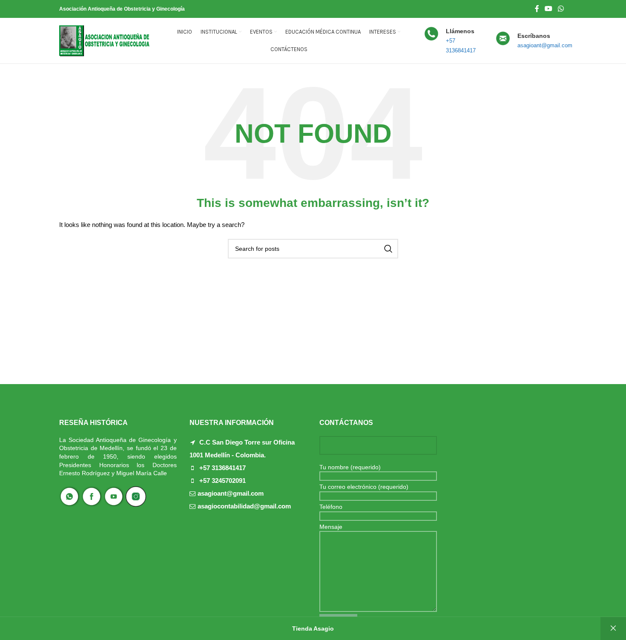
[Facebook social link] (537, 8)
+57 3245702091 (222, 480)
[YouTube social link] (548, 8)
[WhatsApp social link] (561, 8)
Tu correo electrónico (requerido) (363, 486)
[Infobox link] (454, 40)
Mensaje (330, 526)
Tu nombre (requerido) (350, 467)
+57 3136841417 (222, 467)
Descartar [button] (613, 628)
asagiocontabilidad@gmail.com (244, 506)
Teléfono (330, 506)
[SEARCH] (388, 248)
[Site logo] (104, 40)
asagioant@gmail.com (231, 493)
